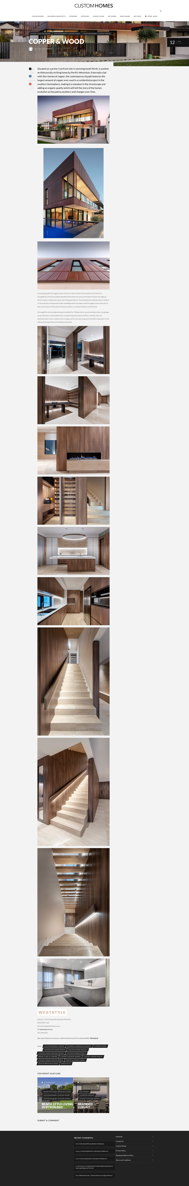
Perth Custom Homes (75, 1060)
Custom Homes (121, 1146)
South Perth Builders (48, 1063)
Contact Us (119, 1141)
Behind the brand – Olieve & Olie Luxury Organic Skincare (95, 1175)
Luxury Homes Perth (93, 1056)
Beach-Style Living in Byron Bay (57, 1106)
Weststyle (94, 1038)
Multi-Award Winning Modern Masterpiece (91, 1144)
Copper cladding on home (79, 1046)
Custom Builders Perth (54, 1049)
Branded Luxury (85, 1106)
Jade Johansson (44, 49)
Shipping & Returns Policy (124, 1155)
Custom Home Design (77, 1049)
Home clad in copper (47, 1056)
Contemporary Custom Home (67, 33)
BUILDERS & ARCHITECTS (57, 16)
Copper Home (100, 1046)
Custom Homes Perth (76, 1053)
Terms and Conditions (123, 1160)
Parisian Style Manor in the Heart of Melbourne (94, 1151)
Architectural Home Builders (57, 1091)
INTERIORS (73, 16)
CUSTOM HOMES (38, 16)
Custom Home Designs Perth (51, 1053)
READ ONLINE (125, 16)
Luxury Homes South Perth (50, 1060)
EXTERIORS (85, 16)
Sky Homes (84, 1091)
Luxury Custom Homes (41, 33)
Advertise (119, 1136)
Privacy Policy (121, 1151)
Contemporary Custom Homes (96, 33)
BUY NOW (137, 16)
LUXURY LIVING (98, 16)
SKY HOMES (112, 16)
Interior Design (87, 1095)
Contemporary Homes (54, 1046)
